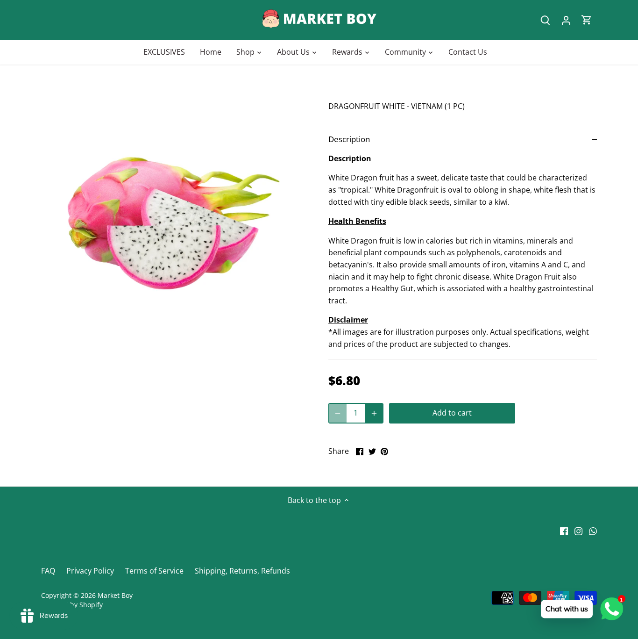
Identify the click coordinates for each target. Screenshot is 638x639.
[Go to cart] (586, 20)
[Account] (566, 20)
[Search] (545, 20)
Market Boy (115, 595)
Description (349, 139)
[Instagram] (578, 530)
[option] (173, 223)
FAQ (48, 571)
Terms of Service (154, 571)
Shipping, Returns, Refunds (242, 571)
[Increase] (374, 413)
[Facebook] (564, 530)
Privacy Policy (90, 571)
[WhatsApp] (593, 530)
